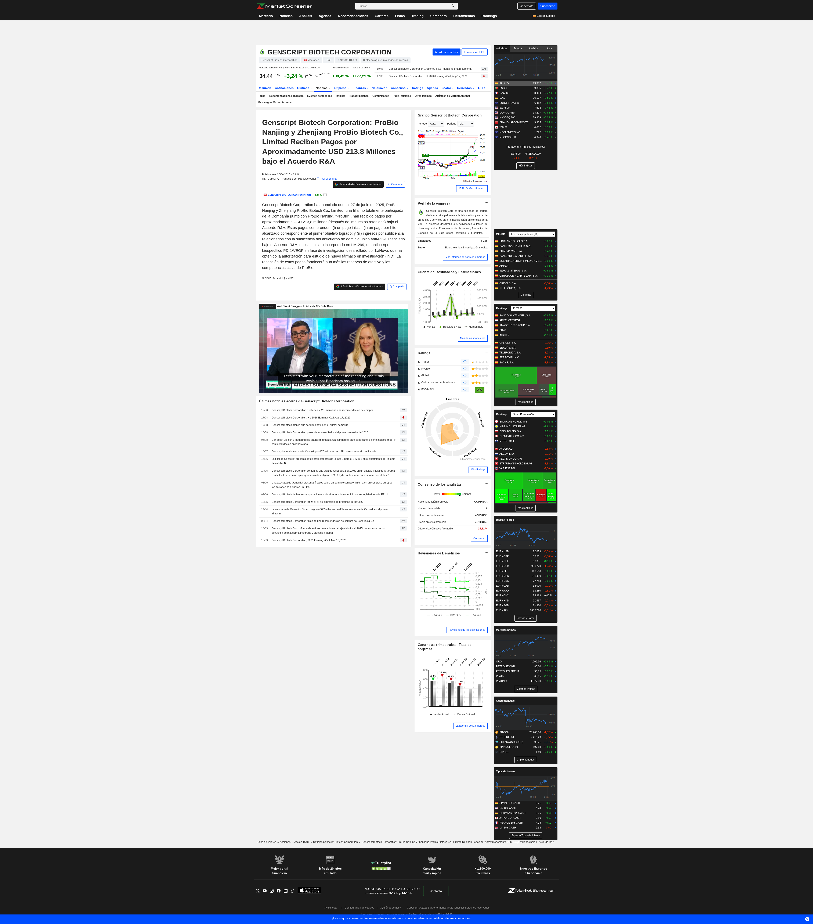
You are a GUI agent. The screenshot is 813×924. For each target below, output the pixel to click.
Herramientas (464, 16)
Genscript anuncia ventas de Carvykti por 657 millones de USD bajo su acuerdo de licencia (324, 451)
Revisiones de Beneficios (439, 553)
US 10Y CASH (507, 807)
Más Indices (525, 165)
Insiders (341, 95)
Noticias (286, 16)
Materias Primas (525, 688)
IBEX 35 (504, 83)
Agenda (325, 16)
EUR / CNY (502, 595)
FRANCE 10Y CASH (511, 822)
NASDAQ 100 (507, 117)
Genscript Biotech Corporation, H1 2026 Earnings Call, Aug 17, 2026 (428, 76)
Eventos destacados (319, 95)
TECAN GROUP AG (510, 458)
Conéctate (527, 6)
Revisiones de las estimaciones (467, 629)
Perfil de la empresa (434, 203)
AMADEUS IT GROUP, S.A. (514, 325)
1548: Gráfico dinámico (472, 188)
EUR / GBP (502, 556)
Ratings (417, 88)
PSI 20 (503, 88)
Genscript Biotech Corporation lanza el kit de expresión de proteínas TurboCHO (317, 501)
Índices (503, 48)
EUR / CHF (502, 561)
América (533, 48)
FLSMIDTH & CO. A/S (511, 436)
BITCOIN (504, 732)
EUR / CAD (502, 585)
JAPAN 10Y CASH (510, 817)
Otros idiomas (423, 95)
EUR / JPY (502, 610)
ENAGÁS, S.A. (507, 347)
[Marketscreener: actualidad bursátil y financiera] (284, 6)
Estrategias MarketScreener (275, 102)
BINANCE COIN (508, 746)
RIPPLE (504, 752)
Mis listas (525, 294)
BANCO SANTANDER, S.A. (515, 246)
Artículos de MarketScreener (452, 95)
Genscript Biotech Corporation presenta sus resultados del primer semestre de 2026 (320, 432)
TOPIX (503, 127)
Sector (447, 88)
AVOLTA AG (506, 448)
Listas (400, 16)
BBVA (502, 330)
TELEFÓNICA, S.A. (510, 288)
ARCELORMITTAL (510, 320)
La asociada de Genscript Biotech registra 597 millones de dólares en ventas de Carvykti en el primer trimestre (330, 511)
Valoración (379, 88)
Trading (417, 16)
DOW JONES (507, 112)
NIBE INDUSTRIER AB (512, 426)
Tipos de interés (505, 771)
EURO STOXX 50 (509, 102)
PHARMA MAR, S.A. (511, 251)
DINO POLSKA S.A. (510, 431)
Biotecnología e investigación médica (466, 247)
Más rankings (525, 401)
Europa (517, 48)
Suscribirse (547, 6)
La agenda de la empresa (470, 725)
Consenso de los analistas (440, 484)
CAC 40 (504, 92)
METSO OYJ (506, 441)
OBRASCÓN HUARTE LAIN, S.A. (518, 275)
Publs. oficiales (402, 95)
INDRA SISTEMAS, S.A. (513, 270)
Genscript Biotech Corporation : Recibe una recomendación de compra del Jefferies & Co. (323, 520)
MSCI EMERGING (509, 132)
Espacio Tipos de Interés (526, 835)
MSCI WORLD (507, 137)
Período (451, 123)
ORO (499, 661)
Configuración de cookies (359, 907)
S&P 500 (504, 107)
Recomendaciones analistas (286, 95)
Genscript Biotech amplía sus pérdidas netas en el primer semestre (310, 425)
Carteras (382, 16)
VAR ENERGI (507, 468)
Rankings (489, 16)
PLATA (500, 676)
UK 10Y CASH (507, 827)
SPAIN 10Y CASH (509, 803)
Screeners (438, 16)
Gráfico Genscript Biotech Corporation (450, 115)
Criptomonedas (505, 700)
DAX (502, 97)
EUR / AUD (502, 590)
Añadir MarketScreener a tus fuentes (360, 184)
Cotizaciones (284, 88)
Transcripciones (359, 95)
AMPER (504, 265)
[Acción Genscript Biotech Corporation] (324, 195)
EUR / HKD (502, 600)
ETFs (481, 88)
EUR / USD (502, 551)
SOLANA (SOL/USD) (511, 742)
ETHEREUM (506, 737)
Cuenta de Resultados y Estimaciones (449, 272)
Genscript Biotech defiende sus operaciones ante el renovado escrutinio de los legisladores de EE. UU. (331, 494)
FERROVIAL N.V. (509, 357)
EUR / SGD (502, 605)
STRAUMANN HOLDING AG (515, 463)
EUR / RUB (502, 566)
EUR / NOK (502, 576)
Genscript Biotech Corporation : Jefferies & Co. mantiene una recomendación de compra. (431, 68)
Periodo (422, 123)
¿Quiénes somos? (390, 907)
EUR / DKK (502, 580)
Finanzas (360, 88)
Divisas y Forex (525, 618)
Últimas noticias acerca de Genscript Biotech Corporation (307, 401)
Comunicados (380, 95)
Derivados (465, 88)
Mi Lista (500, 234)
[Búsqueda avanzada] (453, 6)
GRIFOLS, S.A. (507, 283)
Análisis (305, 16)
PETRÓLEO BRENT (507, 671)
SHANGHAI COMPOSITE (513, 122)
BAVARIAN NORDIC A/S (513, 421)
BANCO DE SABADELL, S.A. (516, 256)
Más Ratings (478, 469)
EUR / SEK (502, 571)
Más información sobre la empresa (465, 257)
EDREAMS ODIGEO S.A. (513, 241)
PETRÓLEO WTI (505, 666)
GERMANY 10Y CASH (512, 813)
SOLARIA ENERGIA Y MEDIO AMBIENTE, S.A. (520, 260)
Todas (261, 95)
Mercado (266, 16)
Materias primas (506, 630)
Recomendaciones (353, 16)
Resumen (264, 88)
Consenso (398, 88)
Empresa (340, 88)
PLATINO (501, 681)
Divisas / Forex (505, 519)
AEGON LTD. (506, 453)
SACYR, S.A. (506, 362)
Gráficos (303, 88)
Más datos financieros (472, 338)
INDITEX (504, 335)
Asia (549, 48)
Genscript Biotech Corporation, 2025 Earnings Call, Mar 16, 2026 (309, 540)
